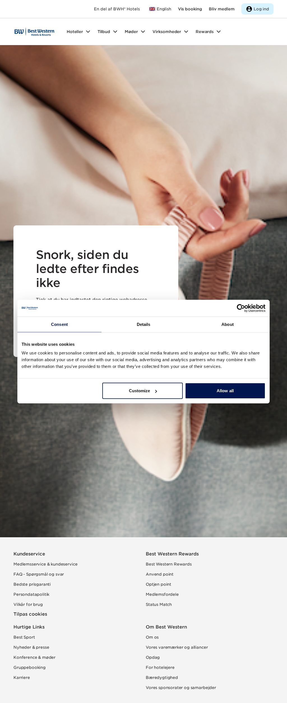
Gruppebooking (29, 667)
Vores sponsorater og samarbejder (181, 687)
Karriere (21, 677)
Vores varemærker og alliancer (177, 647)
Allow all (225, 390)
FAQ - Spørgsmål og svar (38, 574)
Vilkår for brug (28, 604)
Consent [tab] (59, 324)
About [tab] (227, 324)
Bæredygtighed (162, 677)
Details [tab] (144, 324)
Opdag (153, 657)
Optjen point (158, 584)
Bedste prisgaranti (32, 584)
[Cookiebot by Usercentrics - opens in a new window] (240, 308)
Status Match (159, 604)
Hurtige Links (29, 627)
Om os (152, 637)
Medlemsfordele (162, 594)
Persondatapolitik (31, 594)
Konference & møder (34, 657)
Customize (139, 390)
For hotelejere (160, 667)
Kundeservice (29, 554)
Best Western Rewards (172, 554)
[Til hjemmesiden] (34, 31)
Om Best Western (166, 627)
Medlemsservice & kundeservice (45, 564)
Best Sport (24, 637)
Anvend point (159, 574)
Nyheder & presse (31, 647)
